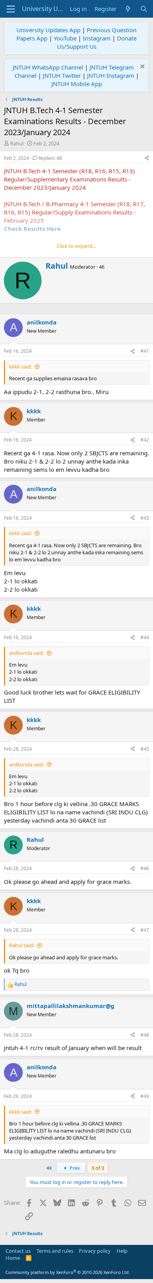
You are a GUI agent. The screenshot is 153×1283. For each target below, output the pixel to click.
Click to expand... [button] (76, 245)
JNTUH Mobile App (76, 84)
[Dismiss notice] (141, 67)
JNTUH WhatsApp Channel (48, 67)
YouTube (65, 38)
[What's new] (128, 9)
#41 (144, 351)
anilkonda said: (26, 652)
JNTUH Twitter (62, 75)
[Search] (143, 9)
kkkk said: (20, 366)
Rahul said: (21, 945)
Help (122, 1250)
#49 (144, 1096)
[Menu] (11, 9)
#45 (144, 749)
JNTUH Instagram (110, 75)
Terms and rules (54, 1250)
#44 (144, 637)
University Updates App (48, 30)
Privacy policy (95, 1250)
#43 (144, 518)
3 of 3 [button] (97, 1167)
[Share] (147, 158)
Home (12, 1257)
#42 (144, 439)
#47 (144, 930)
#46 (144, 868)
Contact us (18, 1250)
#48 (144, 1035)
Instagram (97, 38)
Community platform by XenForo (67, 1272)
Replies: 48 (50, 158)
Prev (74, 1167)
